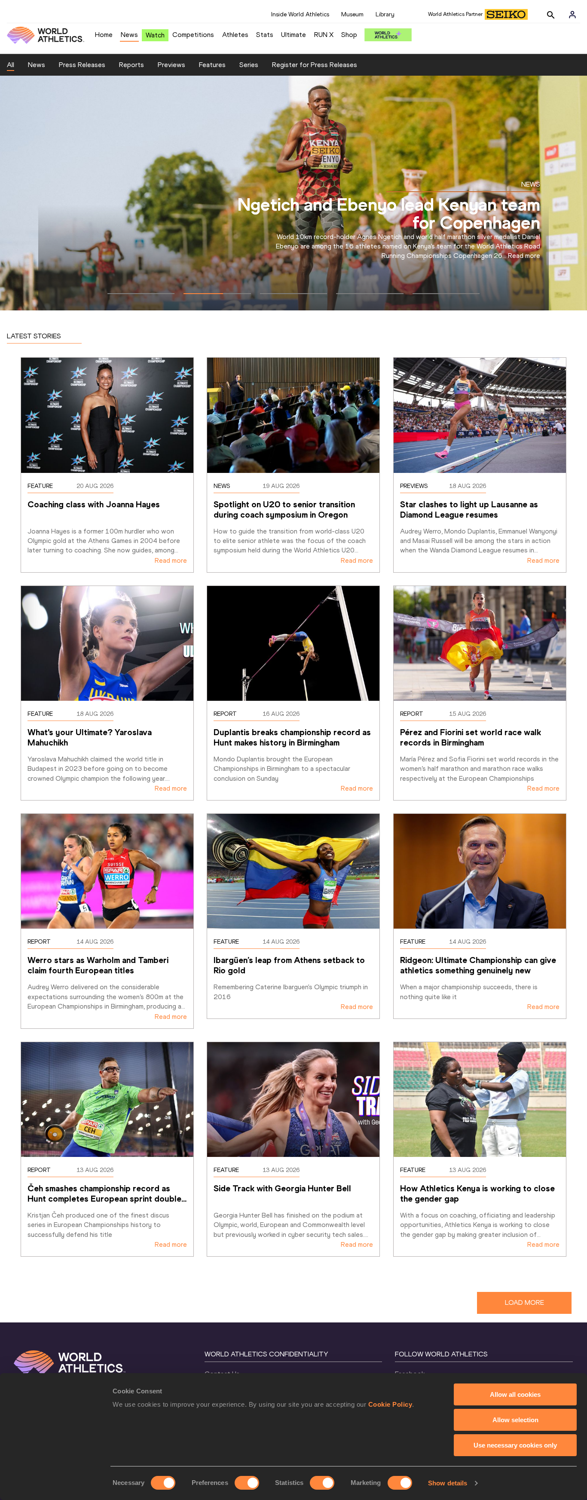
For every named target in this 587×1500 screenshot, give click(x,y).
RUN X (323, 35)
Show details (447, 1483)
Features (212, 65)
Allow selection (515, 1419)
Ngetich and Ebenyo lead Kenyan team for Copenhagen (389, 213)
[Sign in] (572, 15)
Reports (131, 65)
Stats (264, 35)
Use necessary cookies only (515, 1445)
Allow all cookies (515, 1394)
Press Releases (82, 65)
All (10, 65)
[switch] (247, 1483)
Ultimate (293, 35)
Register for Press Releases (314, 65)
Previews (171, 65)
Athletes (235, 35)
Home (104, 35)
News (129, 35)
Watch (155, 35)
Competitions (193, 35)
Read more (524, 256)
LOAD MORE (524, 1302)
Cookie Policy (390, 1404)
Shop (349, 35)
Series (248, 65)
